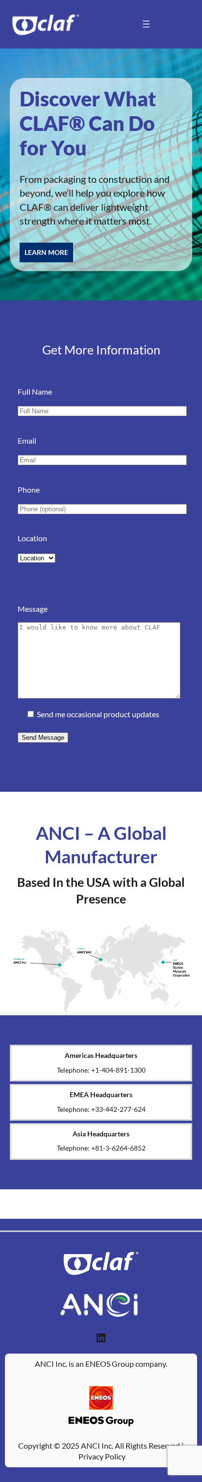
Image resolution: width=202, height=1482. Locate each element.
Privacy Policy (102, 1456)
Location (32, 538)
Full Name (35, 391)
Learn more (46, 252)
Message (33, 608)
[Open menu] (146, 24)
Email (27, 440)
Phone (29, 489)
